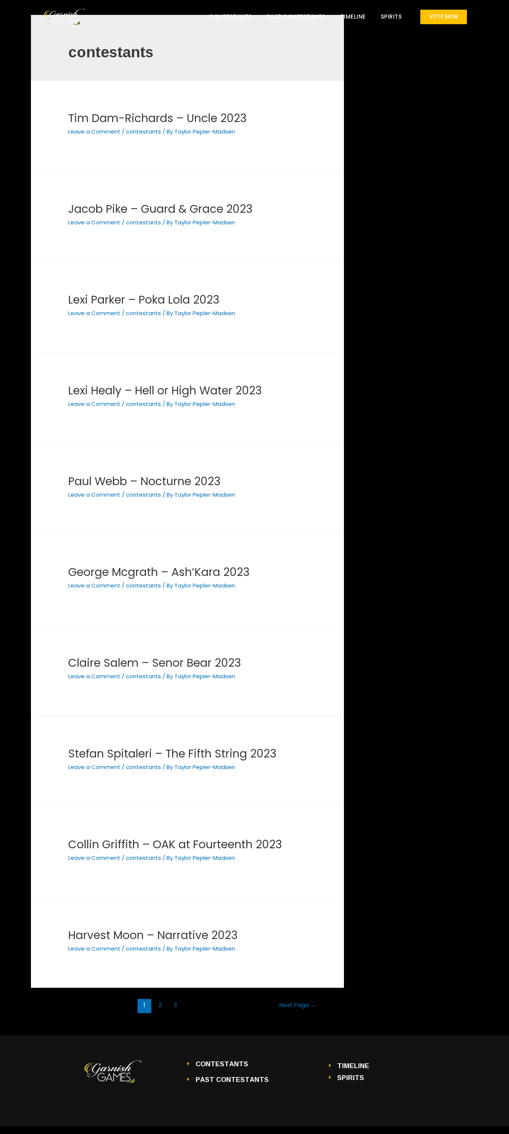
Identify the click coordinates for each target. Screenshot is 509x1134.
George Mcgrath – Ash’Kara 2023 (159, 572)
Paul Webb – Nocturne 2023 (144, 481)
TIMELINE (353, 16)
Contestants (230, 16)
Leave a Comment (94, 131)
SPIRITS (391, 16)
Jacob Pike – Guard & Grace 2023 (160, 209)
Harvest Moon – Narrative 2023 (153, 935)
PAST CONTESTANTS (296, 16)
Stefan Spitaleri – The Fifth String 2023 (172, 754)
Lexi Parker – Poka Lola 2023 (143, 300)
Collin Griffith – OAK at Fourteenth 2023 (175, 844)
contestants (143, 131)
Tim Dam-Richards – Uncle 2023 (157, 118)
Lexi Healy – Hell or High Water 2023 (165, 390)
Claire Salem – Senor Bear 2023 (154, 663)
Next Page (297, 1005)
